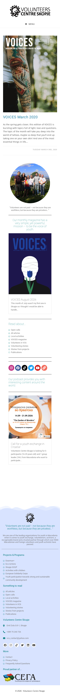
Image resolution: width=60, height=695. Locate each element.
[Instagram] (11, 368)
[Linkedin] (28, 645)
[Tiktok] (25, 368)
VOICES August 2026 (23, 299)
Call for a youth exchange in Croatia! (27, 445)
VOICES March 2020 (20, 117)
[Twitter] (31, 368)
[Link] (44, 368)
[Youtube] (38, 368)
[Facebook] (18, 368)
